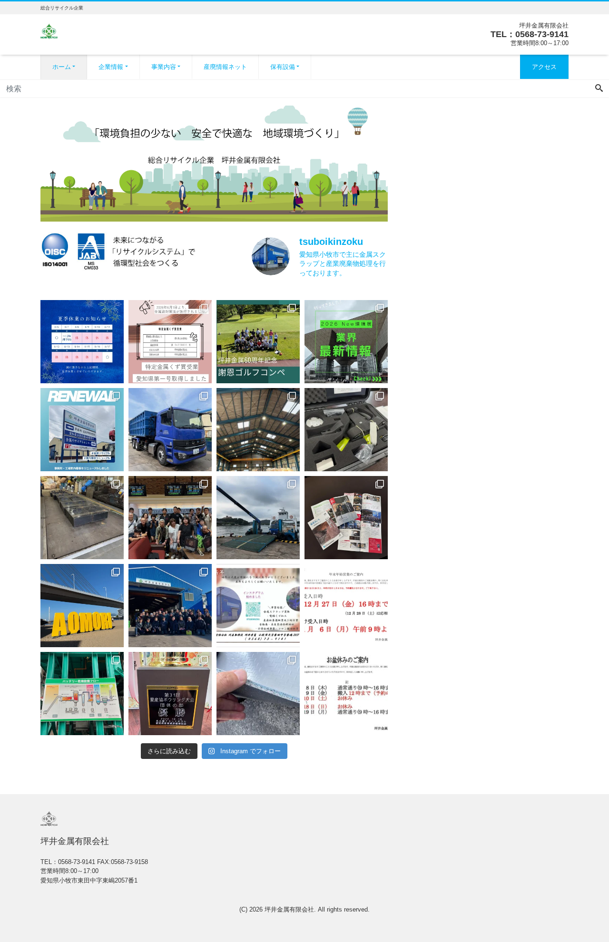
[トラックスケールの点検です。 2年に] (82, 517)
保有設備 (282, 66)
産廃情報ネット (225, 66)
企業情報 (110, 66)
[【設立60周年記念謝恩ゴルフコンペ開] (258, 341)
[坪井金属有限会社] (49, 30)
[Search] (599, 88)
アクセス (544, 66)
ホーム (61, 66)
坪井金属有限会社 (289, 909)
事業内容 (163, 66)
